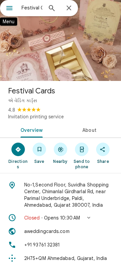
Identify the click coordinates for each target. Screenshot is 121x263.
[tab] (30, 129)
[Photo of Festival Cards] (60, 40)
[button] (60, 218)
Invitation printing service (36, 117)
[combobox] (32, 8)
